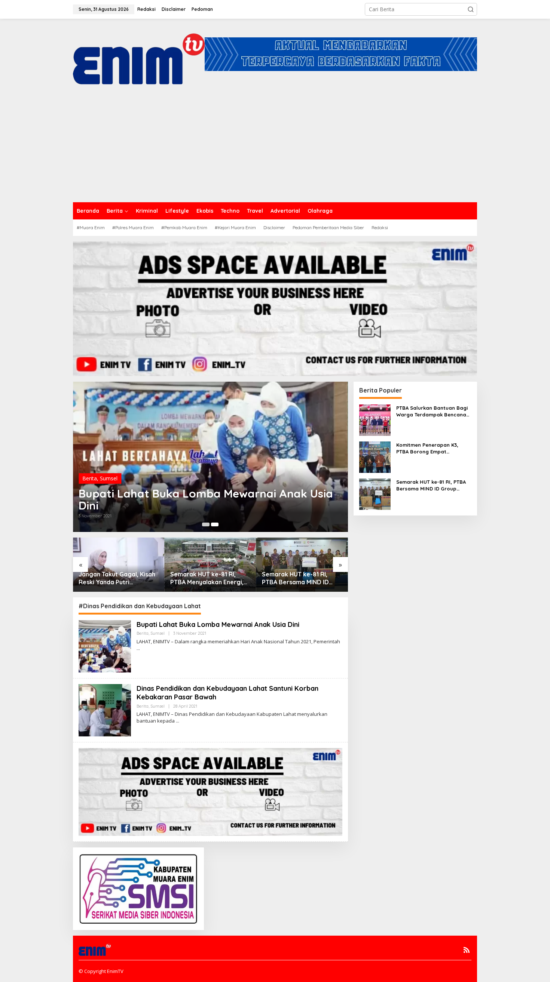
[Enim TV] (139, 53)
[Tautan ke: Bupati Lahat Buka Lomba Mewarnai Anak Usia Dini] (105, 645)
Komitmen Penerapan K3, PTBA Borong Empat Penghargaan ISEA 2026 (427, 448)
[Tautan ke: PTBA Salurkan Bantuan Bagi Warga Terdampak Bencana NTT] (375, 419)
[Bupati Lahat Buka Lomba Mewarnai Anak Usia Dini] (138, 648)
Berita (89, 478)
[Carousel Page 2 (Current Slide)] (215, 524)
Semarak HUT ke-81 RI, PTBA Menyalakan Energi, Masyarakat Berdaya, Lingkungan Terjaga (207, 578)
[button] (470, 9)
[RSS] (466, 950)
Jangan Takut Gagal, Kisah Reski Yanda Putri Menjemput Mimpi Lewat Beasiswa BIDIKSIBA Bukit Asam (117, 578)
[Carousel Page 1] (206, 524)
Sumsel (108, 478)
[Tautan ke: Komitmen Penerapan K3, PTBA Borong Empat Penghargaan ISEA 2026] (375, 456)
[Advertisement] (275, 146)
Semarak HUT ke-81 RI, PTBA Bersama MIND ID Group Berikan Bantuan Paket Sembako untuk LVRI (301, 578)
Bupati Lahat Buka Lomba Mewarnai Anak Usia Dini (206, 499)
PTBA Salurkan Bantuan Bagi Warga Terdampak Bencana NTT (432, 411)
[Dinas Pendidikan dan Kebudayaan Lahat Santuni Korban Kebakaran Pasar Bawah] (177, 721)
